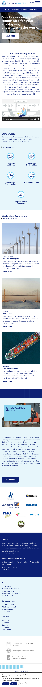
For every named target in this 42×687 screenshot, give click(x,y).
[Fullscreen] (38, 119)
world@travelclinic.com (11, 551)
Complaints (6, 630)
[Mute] (35, 119)
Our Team (5, 623)
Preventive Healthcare (10, 589)
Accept (6, 684)
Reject (13, 684)
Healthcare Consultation (11, 593)
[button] (21, 110)
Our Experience (8, 605)
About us (5, 620)
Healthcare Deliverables (11, 591)
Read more (7, 272)
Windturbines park (9, 607)
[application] (21, 110)
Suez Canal (6, 612)
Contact (5, 625)
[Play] (4, 119)
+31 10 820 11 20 (8, 553)
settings (16, 680)
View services (8, 147)
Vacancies (5, 627)
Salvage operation (9, 609)
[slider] (19, 119)
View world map (10, 218)
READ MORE (10, 36)
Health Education (8, 596)
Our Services (6, 586)
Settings (22, 684)
